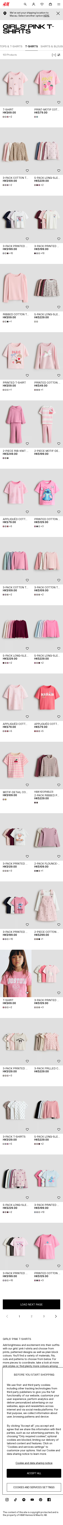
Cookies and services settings (34, 1487)
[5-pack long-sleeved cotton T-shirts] (47, 287)
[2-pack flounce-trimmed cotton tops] (47, 837)
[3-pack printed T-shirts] (15, 837)
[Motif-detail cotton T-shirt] (15, 765)
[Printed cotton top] (47, 356)
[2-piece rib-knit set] (15, 424)
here (46, 15)
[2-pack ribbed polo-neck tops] (47, 765)
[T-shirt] (15, 83)
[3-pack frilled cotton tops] (47, 1041)
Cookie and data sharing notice (34, 1462)
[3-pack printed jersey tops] (15, 219)
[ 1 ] (54, 54)
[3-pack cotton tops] (15, 151)
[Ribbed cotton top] (15, 287)
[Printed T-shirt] (15, 356)
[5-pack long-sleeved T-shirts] (47, 151)
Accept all (34, 1473)
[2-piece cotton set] (47, 905)
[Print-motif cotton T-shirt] (47, 83)
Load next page (31, 1304)
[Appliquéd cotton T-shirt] (15, 492)
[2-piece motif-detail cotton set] (47, 424)
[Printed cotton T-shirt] (47, 492)
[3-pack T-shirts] (15, 1110)
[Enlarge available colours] (36, 117)
